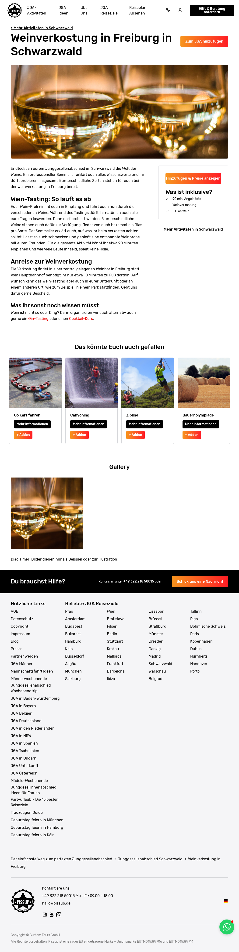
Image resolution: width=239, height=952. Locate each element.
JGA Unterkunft (24, 766)
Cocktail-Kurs (81, 318)
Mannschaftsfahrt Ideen (32, 671)
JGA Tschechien (25, 751)
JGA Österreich (24, 773)
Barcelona (116, 671)
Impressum (20, 634)
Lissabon (156, 611)
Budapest (73, 626)
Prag (69, 611)
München (73, 671)
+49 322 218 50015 (139, 581)
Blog (15, 641)
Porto (195, 671)
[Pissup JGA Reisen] (14, 10)
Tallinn (196, 611)
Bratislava (115, 619)
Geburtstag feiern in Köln (33, 835)
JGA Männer (21, 664)
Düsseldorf (74, 656)
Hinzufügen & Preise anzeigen (193, 178)
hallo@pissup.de (56, 903)
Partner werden (24, 656)
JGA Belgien (21, 713)
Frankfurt (115, 664)
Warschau (157, 671)
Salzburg (73, 679)
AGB (14, 611)
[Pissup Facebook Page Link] (45, 914)
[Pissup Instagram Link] (59, 914)
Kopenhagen (201, 641)
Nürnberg (198, 656)
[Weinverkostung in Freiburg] (225, 901)
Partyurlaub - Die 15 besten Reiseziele (35, 802)
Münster (156, 634)
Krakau (113, 649)
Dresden (156, 641)
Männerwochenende (29, 679)
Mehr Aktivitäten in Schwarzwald (193, 229)
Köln (69, 649)
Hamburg (73, 641)
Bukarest (73, 634)
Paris (194, 634)
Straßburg (157, 626)
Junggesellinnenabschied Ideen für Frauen (33, 790)
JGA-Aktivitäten (36, 10)
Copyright (19, 626)
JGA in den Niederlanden (33, 728)
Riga (194, 619)
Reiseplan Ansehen (137, 10)
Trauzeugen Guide (27, 812)
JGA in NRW (21, 736)
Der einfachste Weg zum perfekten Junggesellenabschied (61, 859)
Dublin (196, 649)
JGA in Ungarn (23, 758)
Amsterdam (75, 619)
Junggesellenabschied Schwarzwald (150, 859)
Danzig (155, 649)
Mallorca (114, 656)
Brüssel (155, 619)
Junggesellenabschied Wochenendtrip (31, 688)
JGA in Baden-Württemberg (35, 698)
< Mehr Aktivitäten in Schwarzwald (42, 28)
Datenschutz (22, 619)
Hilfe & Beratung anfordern (212, 10)
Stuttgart (115, 641)
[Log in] (180, 10)
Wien (111, 611)
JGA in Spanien (24, 743)
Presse (16, 649)
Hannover (198, 664)
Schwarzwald (160, 664)
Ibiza (111, 679)
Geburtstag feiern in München (37, 820)
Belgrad (155, 679)
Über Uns (85, 10)
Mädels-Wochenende (29, 780)
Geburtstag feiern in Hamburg (37, 827)
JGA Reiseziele (109, 10)
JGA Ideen (63, 10)
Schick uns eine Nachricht (200, 581)
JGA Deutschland (26, 721)
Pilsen (112, 626)
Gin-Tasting (38, 318)
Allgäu (70, 664)
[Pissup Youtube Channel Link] (52, 914)
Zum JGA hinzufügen (204, 41)
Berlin (112, 634)
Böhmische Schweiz (207, 626)
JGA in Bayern (23, 706)
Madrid (155, 656)
